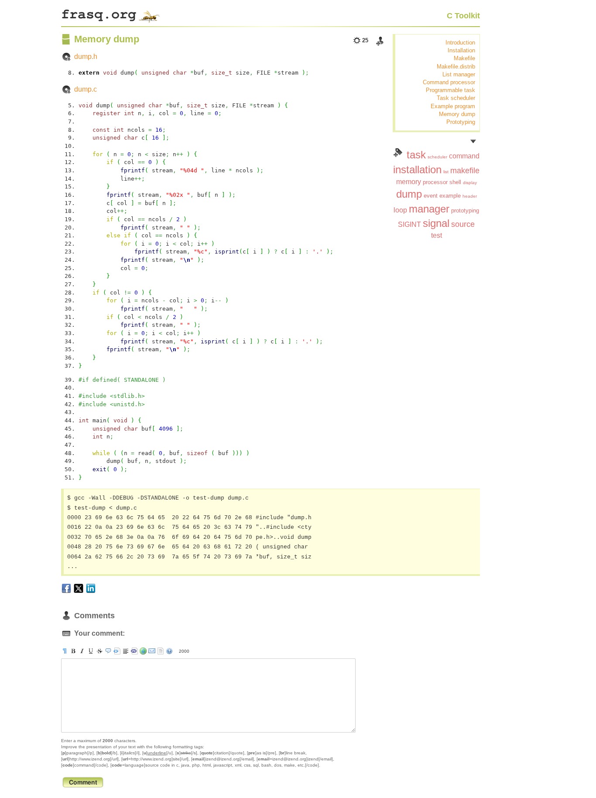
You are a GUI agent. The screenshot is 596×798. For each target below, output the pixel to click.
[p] (64, 650)
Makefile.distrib (456, 66)
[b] (73, 650)
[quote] (108, 650)
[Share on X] (78, 588)
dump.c (85, 89)
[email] (151, 650)
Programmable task (450, 90)
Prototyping (460, 122)
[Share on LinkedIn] (91, 588)
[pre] (116, 650)
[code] (134, 650)
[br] (125, 650)
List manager (458, 74)
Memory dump (457, 114)
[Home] (110, 14)
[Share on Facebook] (66, 588)
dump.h (85, 56)
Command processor (449, 82)
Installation (461, 50)
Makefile (464, 58)
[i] (82, 650)
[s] (99, 650)
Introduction (460, 42)
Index (398, 152)
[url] (143, 650)
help (169, 650)
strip (160, 650)
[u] (90, 650)
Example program (453, 106)
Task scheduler (456, 98)
